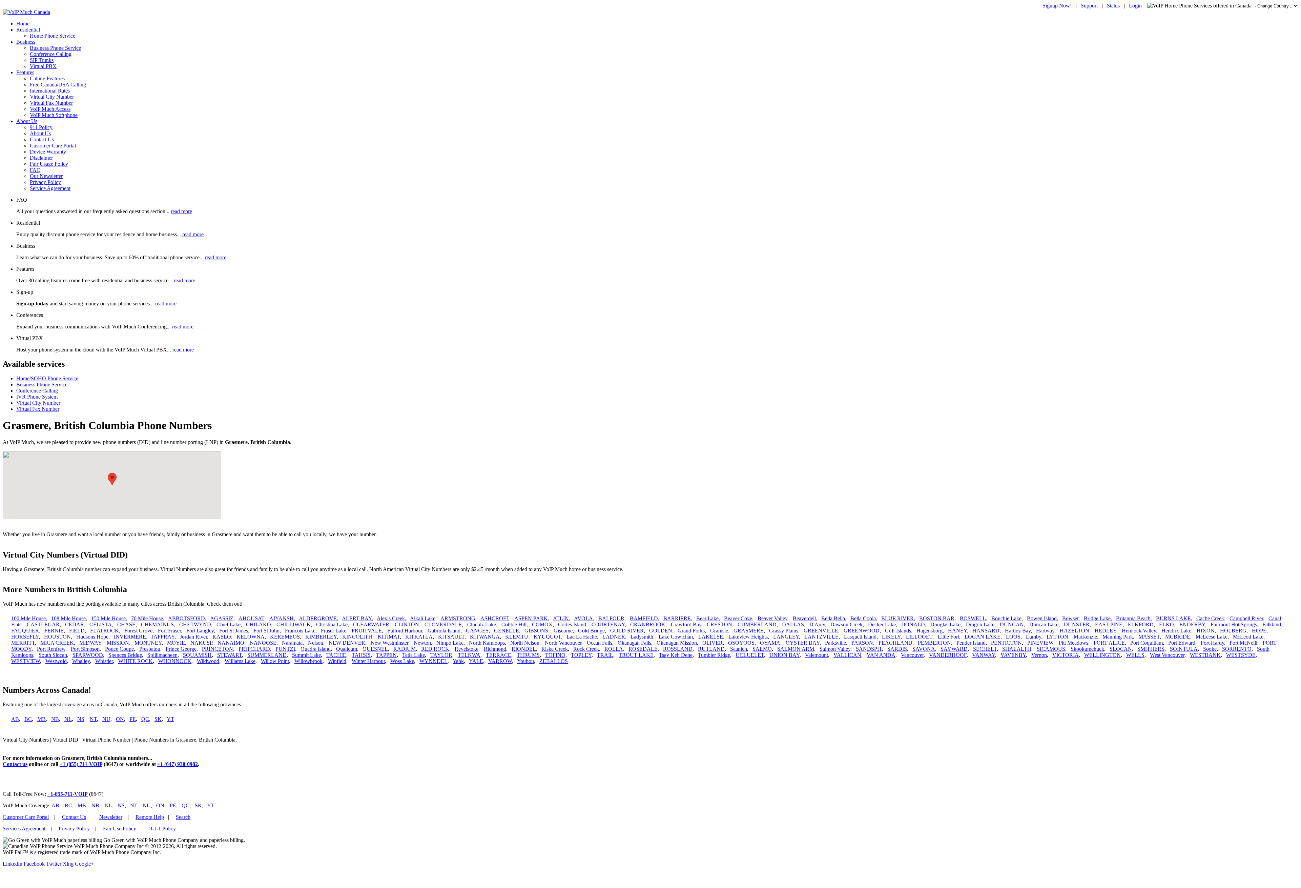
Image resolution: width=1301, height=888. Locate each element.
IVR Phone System (37, 397)
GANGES (477, 630)
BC (28, 719)
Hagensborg (929, 630)
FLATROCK (104, 630)
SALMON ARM (795, 649)
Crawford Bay (686, 624)
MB (41, 719)
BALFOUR (611, 618)
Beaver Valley (772, 618)
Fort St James (233, 630)
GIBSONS (536, 630)
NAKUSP (201, 643)
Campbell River (1246, 618)
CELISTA (100, 624)
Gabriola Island (444, 630)
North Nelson (524, 643)
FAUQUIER (25, 630)
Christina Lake (332, 624)
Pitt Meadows (1073, 643)
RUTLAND (711, 649)
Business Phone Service (55, 48)
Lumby (1033, 637)
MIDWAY (90, 643)
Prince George (181, 649)
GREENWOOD (862, 630)
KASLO (221, 637)
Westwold (56, 661)
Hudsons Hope (92, 637)
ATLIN (561, 618)
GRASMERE (749, 630)
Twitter (53, 864)
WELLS (1135, 655)
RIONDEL (524, 649)
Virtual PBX (43, 66)
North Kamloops (487, 643)
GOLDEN (660, 630)
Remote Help (150, 817)
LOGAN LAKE (982, 637)
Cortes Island (572, 624)
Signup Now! (1057, 5)
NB (55, 719)
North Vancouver (563, 643)
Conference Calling (50, 54)
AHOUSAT (251, 618)
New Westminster (389, 643)
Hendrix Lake (1176, 630)
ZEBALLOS (553, 661)
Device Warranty (48, 152)
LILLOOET (919, 637)
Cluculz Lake (481, 624)
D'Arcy (817, 624)
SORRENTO (1237, 649)
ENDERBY (1192, 624)
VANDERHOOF (948, 655)
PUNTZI (285, 649)
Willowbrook (308, 661)
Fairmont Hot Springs (1234, 624)
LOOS (1013, 637)
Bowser (1070, 618)
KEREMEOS (285, 637)
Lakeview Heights (748, 637)
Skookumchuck (1087, 649)
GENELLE (506, 630)
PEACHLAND (895, 643)
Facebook (34, 864)
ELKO (1166, 624)
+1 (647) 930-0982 (177, 764)
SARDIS (897, 649)
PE (132, 719)
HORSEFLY (25, 637)
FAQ (35, 170)
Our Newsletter (46, 176)
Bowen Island (1042, 618)
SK (158, 719)
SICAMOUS (1051, 649)
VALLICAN (847, 655)
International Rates (50, 91)
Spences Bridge (125, 655)
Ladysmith (642, 637)
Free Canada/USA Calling (58, 84)
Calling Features (47, 78)
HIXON (1206, 630)
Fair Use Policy (119, 828)
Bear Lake (707, 618)
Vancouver (912, 655)
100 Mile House (28, 618)
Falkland (1271, 624)
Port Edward (1181, 643)
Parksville (835, 643)
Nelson (315, 643)
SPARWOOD (88, 655)
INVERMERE (130, 637)
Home (22, 23)
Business (25, 42)
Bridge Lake (1097, 618)
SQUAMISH (197, 655)
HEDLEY (1105, 630)
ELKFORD (1141, 624)
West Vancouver (1167, 655)
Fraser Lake (333, 630)
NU (106, 719)
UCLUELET (750, 655)
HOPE (1259, 630)
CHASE (126, 624)
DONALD (913, 624)
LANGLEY (786, 637)
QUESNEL (375, 649)
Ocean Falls (599, 643)
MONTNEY (148, 643)
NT (93, 719)
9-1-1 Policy (162, 828)
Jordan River (193, 637)
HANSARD (985, 630)
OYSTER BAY (803, 643)
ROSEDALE (643, 649)
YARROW (500, 661)
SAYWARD (954, 649)
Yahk (458, 661)
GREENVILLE (821, 630)
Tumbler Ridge (714, 655)
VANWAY (983, 655)
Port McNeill (1243, 643)
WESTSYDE (1241, 655)
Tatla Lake (413, 655)
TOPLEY (581, 655)
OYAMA (770, 643)
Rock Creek (586, 649)
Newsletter (110, 817)
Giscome (563, 630)
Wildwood (208, 661)
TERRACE (498, 655)
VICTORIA (1065, 655)
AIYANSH (281, 618)
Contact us (15, 764)
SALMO (762, 649)
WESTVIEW (25, 661)
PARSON (862, 643)
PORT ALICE (1109, 643)
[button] (112, 479)
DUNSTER (1077, 624)
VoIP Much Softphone (54, 115)
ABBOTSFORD (186, 618)
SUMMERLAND (267, 655)
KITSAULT (451, 637)
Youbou (525, 661)
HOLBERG (1233, 630)
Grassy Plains (783, 630)
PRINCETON (217, 649)
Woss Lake (402, 661)
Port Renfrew (51, 649)
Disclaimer (41, 158)
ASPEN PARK (531, 618)
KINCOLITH (357, 637)
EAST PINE (1108, 624)
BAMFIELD (644, 618)
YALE (476, 661)
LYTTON (1057, 637)
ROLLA (613, 649)
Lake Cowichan (676, 637)
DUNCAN (1012, 624)
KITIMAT (389, 637)
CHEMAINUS (157, 624)
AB (15, 719)
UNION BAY (784, 655)
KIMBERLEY (321, 637)
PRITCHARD (254, 649)
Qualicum (346, 649)
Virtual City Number (52, 97)
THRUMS (528, 655)
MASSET (1149, 637)
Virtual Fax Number (51, 103)
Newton (422, 643)
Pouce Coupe (119, 649)
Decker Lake (882, 624)
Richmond (495, 649)
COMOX (542, 624)
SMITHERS (1150, 649)
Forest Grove (138, 630)
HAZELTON (1074, 630)
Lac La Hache (581, 637)
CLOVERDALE (443, 624)
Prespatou (149, 649)
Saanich (738, 649)
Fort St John (266, 630)
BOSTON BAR (936, 618)
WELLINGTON (1102, 655)
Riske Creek (554, 649)
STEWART (229, 655)
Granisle (719, 630)
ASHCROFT (494, 618)
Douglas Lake (945, 624)
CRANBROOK (647, 624)
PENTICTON (1006, 643)
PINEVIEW (1040, 643)
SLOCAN (1121, 649)
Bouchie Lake (1006, 618)
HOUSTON (57, 637)
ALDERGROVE (318, 618)
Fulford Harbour (404, 630)
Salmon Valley (835, 649)
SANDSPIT (869, 649)
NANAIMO (231, 643)
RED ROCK (435, 649)
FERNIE (54, 630)
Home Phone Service (52, 36)
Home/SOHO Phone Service (47, 378)
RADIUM (404, 649)
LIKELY (891, 637)
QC (145, 719)
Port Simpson (85, 649)
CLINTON (407, 624)
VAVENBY (1013, 655)
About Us (26, 121)
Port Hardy (1212, 643)
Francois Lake (300, 630)
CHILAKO (258, 624)
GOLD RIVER (627, 630)
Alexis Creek (391, 618)
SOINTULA (1184, 649)
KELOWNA (250, 637)
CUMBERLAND (757, 624)
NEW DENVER (347, 643)
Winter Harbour (368, 661)
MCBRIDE (1177, 637)
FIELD (77, 630)
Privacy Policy (45, 182)
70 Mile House (147, 618)
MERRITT (23, 643)
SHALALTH (1016, 649)
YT (170, 719)
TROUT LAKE (636, 655)
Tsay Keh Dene (676, 655)
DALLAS (793, 624)
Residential (28, 30)
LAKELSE (710, 637)
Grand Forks (691, 630)
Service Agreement (50, 188)
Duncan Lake (1043, 624)
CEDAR (74, 624)
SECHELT (985, 649)
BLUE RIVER (897, 618)
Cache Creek (1210, 618)
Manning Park (1117, 637)
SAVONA (923, 649)
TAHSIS (361, 655)
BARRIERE (677, 618)
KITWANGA (485, 637)
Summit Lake (306, 655)
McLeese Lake (1211, 637)
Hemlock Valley (1139, 630)
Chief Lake (228, 624)
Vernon (1039, 655)
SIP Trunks (42, 60)
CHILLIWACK (293, 624)
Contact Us (42, 139)
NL (68, 719)
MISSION (118, 643)
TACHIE (336, 655)
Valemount (816, 655)
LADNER (613, 637)
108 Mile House (68, 618)
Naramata (292, 643)
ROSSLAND (678, 649)
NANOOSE (263, 643)
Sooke (1210, 649)
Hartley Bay (1018, 630)
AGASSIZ (221, 618)
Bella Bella (833, 618)
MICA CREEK (57, 643)
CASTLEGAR (43, 624)
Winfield (337, 661)
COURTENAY (608, 624)
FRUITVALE (367, 630)
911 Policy (41, 127)
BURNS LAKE (1173, 618)
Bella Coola (863, 618)
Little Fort (948, 637)
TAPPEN (386, 655)
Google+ (84, 864)
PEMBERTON (934, 643)
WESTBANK (1205, 655)
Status (1113, 5)
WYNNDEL (433, 661)
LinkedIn (12, 864)
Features (25, 72)
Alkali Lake (422, 618)
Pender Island (971, 643)
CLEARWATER (371, 624)
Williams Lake (240, 661)
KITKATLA (419, 637)
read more (181, 211)
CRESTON (719, 624)
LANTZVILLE (821, 637)
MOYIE (176, 643)
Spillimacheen (162, 655)
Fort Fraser (169, 630)
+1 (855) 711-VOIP (81, 764)
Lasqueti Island (860, 637)
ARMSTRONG (457, 618)
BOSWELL (973, 618)
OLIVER (712, 643)
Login (1135, 5)
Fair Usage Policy (49, 164)
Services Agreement (24, 828)
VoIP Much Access (50, 109)
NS (80, 719)
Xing (68, 864)
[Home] (26, 12)
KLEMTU (516, 637)
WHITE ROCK (135, 661)
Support (1089, 5)
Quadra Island (316, 649)
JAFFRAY (162, 637)
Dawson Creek (846, 624)
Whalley (81, 661)
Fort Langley (200, 630)
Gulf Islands (898, 630)
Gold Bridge (591, 630)
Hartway (1045, 630)
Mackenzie (1085, 637)
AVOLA (583, 618)
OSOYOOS (741, 643)
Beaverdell (804, 618)
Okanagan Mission (677, 643)
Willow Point (275, 661)
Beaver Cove (738, 618)
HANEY (957, 630)
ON (120, 719)
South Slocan (53, 655)
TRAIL (605, 655)
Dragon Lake (980, 624)
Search (183, 817)
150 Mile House (108, 618)
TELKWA (469, 655)
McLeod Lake (1248, 637)
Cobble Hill (513, 624)
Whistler (104, 661)
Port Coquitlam (1146, 643)
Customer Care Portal (53, 145)
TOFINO (555, 655)
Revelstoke (466, 649)
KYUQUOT (547, 637)
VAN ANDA (881, 655)
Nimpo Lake (449, 643)
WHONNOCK (174, 661)
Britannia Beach (1133, 618)
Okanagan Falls (634, 643)
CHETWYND (195, 624)
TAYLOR (441, 655)
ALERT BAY (357, 618)
